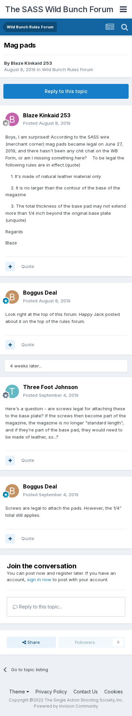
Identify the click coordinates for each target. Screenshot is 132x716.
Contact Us (85, 691)
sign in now (39, 579)
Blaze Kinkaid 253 (31, 63)
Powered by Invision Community (66, 706)
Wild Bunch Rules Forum (67, 69)
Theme (17, 691)
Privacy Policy (51, 691)
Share (33, 642)
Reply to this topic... (40, 606)
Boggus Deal (40, 292)
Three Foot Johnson (50, 387)
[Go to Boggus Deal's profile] (12, 297)
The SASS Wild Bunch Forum (59, 9)
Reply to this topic (66, 91)
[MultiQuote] (10, 266)
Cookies (113, 691)
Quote (27, 266)
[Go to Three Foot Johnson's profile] (12, 391)
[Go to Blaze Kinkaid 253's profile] (12, 119)
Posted (46, 123)
